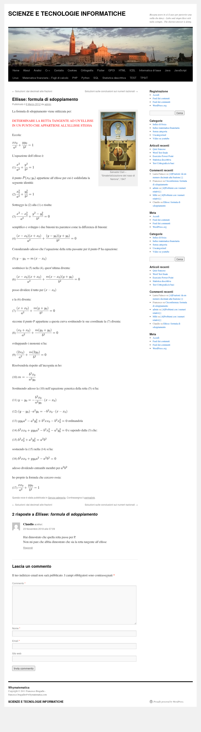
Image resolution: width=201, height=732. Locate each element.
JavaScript (180, 70)
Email (16, 640)
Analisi (37, 70)
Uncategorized (159, 134)
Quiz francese (159, 149)
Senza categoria (57, 497)
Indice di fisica (159, 124)
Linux (16, 78)
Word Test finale (160, 152)
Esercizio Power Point (163, 156)
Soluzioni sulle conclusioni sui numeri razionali (111, 91)
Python (85, 78)
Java (167, 70)
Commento (19, 583)
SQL (96, 78)
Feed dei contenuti (161, 98)
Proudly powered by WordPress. (168, 701)
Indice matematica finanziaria (166, 127)
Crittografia (87, 70)
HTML (122, 70)
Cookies (72, 70)
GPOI (111, 70)
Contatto (59, 70)
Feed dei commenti (161, 101)
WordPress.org (160, 105)
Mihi (155, 195)
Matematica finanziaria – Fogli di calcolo (45, 78)
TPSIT (144, 78)
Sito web (16, 653)
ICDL (132, 70)
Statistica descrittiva (114, 78)
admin (48, 104)
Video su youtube (161, 138)
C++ (47, 70)
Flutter (100, 70)
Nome (16, 628)
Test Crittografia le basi (163, 163)
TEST (133, 78)
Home (16, 70)
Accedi (156, 94)
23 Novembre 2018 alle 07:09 (39, 528)
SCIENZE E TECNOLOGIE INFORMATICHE (67, 13)
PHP (75, 78)
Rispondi (28, 547)
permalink (89, 497)
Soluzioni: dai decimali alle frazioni (32, 91)
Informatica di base (150, 70)
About (26, 70)
